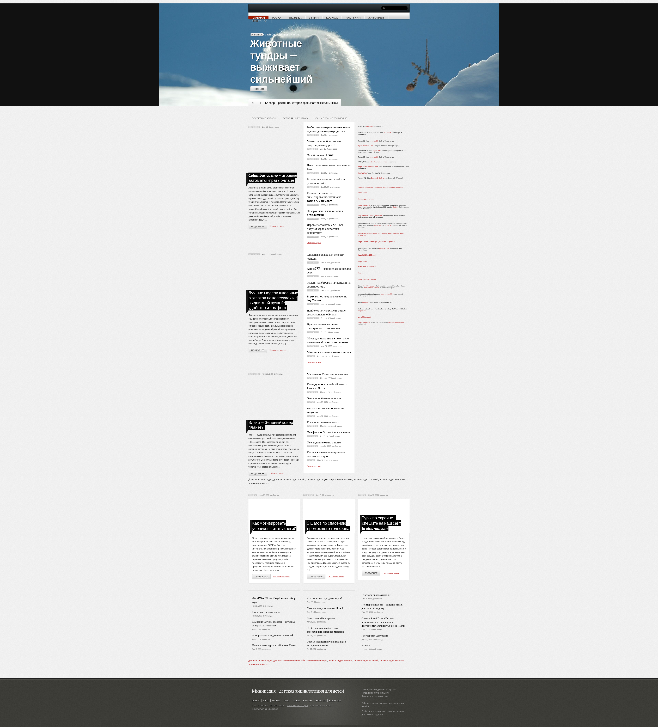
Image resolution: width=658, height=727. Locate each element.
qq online (370, 199)
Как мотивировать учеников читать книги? (274, 526)
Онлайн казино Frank (320, 155)
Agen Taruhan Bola (366, 146)
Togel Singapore (369, 286)
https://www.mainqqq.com (368, 167)
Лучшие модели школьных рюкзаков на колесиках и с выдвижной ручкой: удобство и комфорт (273, 300)
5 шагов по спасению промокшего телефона (328, 526)
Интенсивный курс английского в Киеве (274, 645)
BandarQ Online (377, 178)
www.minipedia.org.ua (297, 705)
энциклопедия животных (392, 660)
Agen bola (377, 150)
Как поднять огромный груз (375, 696)
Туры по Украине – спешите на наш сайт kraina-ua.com (381, 523)
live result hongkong (396, 322)
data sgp (377, 225)
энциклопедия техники (340, 660)
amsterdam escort (396, 187)
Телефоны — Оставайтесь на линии (328, 432)
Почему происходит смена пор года (379, 689)
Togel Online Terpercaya (367, 242)
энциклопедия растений (365, 660)
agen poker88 (386, 294)
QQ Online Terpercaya (386, 242)
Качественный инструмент (322, 618)
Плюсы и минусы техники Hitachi (325, 608)
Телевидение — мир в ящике (324, 442)
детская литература (258, 664)
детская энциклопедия (260, 660)
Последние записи (264, 118)
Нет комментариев (278, 226)
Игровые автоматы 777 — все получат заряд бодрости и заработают (325, 228)
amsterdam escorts (365, 187)
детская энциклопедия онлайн (289, 660)
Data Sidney (384, 248)
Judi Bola (387, 133)
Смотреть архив (314, 243)
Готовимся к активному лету (375, 693)
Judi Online (371, 266)
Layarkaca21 (363, 310)
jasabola (369, 126)
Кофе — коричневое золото (323, 422)
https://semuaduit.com (367, 279)
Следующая (261, 102)
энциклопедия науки (316, 660)
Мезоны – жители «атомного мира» (329, 352)
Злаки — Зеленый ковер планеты (270, 425)
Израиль (366, 645)
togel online (362, 261)
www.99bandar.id (364, 317)
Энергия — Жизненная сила (324, 398)
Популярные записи (295, 118)
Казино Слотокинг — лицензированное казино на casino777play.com (324, 197)
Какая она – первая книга (266, 611)
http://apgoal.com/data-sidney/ (370, 215)
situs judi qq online (385, 233)
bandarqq (362, 199)
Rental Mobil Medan (371, 288)
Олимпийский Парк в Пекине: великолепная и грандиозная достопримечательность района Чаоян (383, 622)
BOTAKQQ (362, 173)
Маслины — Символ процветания (327, 374)
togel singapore (364, 205)
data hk (389, 225)
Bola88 (396, 207)
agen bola (362, 266)
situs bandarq (363, 233)
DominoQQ (362, 192)
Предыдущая (252, 102)
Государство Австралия (375, 635)
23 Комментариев (277, 473)
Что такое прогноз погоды (376, 594)
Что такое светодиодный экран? (324, 598)
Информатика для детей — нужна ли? (272, 635)
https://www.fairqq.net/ (378, 162)
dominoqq (373, 233)
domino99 (374, 141)
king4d (360, 273)
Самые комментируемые (331, 118)
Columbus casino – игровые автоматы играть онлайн (272, 178)
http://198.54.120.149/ (367, 255)
